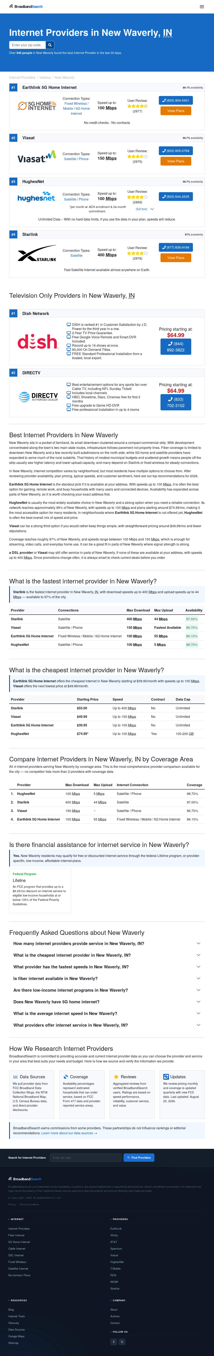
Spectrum (116, 1248)
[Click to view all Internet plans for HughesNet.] (37, 196)
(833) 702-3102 (176, 402)
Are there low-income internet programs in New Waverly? (70, 990)
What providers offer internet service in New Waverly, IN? (70, 1025)
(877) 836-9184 (177, 247)
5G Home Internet (80, 111)
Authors (115, 1316)
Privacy (12, 1204)
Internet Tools (16, 1316)
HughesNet (20, 644)
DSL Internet (16, 1255)
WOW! (114, 1282)
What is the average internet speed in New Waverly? (65, 1013)
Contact (115, 1323)
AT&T (113, 1242)
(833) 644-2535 (177, 196)
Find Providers (141, 1157)
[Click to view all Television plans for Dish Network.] (38, 341)
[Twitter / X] (122, 1342)
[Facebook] (113, 1342)
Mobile (68, 108)
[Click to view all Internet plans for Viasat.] (37, 155)
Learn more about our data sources (67, 1133)
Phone (84, 158)
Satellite (70, 158)
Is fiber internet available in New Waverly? (55, 978)
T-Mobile (115, 1268)
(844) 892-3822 (176, 346)
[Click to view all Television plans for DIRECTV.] (38, 396)
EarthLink (116, 1228)
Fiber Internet (16, 1235)
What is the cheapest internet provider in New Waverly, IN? (72, 955)
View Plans (175, 110)
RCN (113, 1275)
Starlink (17, 618)
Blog (11, 1309)
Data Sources (16, 1329)
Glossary (13, 1323)
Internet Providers (19, 1228)
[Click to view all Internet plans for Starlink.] (37, 252)
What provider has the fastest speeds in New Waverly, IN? (71, 967)
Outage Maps (16, 1336)
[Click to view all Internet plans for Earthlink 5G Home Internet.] (37, 105)
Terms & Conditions (29, 1204)
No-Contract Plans (19, 1275)
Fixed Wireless (76, 103)
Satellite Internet (18, 1268)
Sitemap (13, 1343)
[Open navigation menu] (201, 6)
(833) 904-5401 (177, 100)
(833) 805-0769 (177, 150)
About (113, 1309)
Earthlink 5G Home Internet (32, 636)
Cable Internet (16, 1248)
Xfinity (114, 1235)
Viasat (16, 627)
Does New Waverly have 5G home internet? (56, 1002)
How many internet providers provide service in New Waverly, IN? (78, 943)
